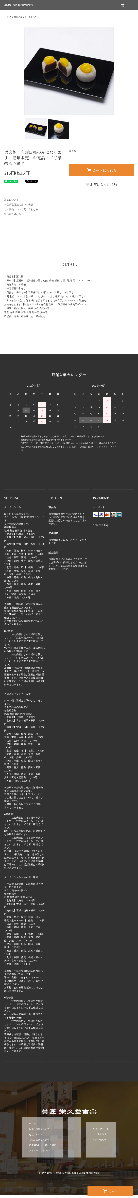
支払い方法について (39, 1139)
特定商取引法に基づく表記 (18, 204)
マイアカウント (101, 1128)
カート (113, 1191)
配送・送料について (39, 1129)
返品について (11, 199)
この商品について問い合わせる (21, 209)
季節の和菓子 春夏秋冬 (25, 17)
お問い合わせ (100, 1139)
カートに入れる (104, 170)
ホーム (32, 1123)
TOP (9, 17)
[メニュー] (131, 5)
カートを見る (100, 1134)
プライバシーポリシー (40, 1150)
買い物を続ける (12, 214)
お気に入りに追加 (103, 184)
